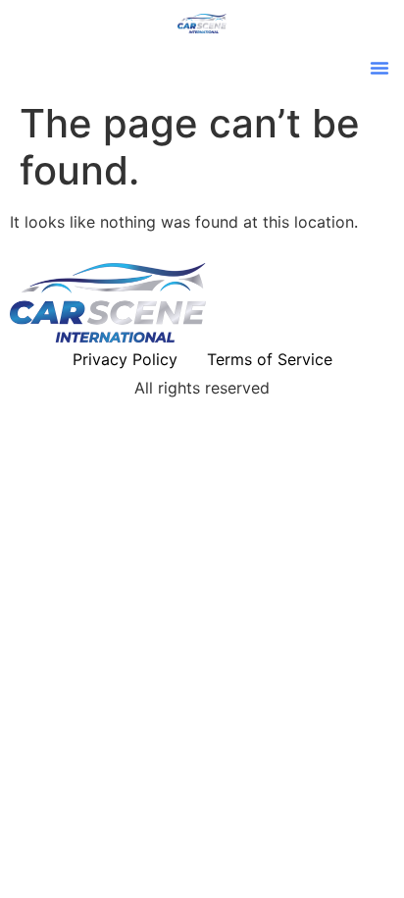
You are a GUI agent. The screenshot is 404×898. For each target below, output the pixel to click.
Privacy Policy (125, 359)
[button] (379, 67)
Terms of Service (269, 359)
